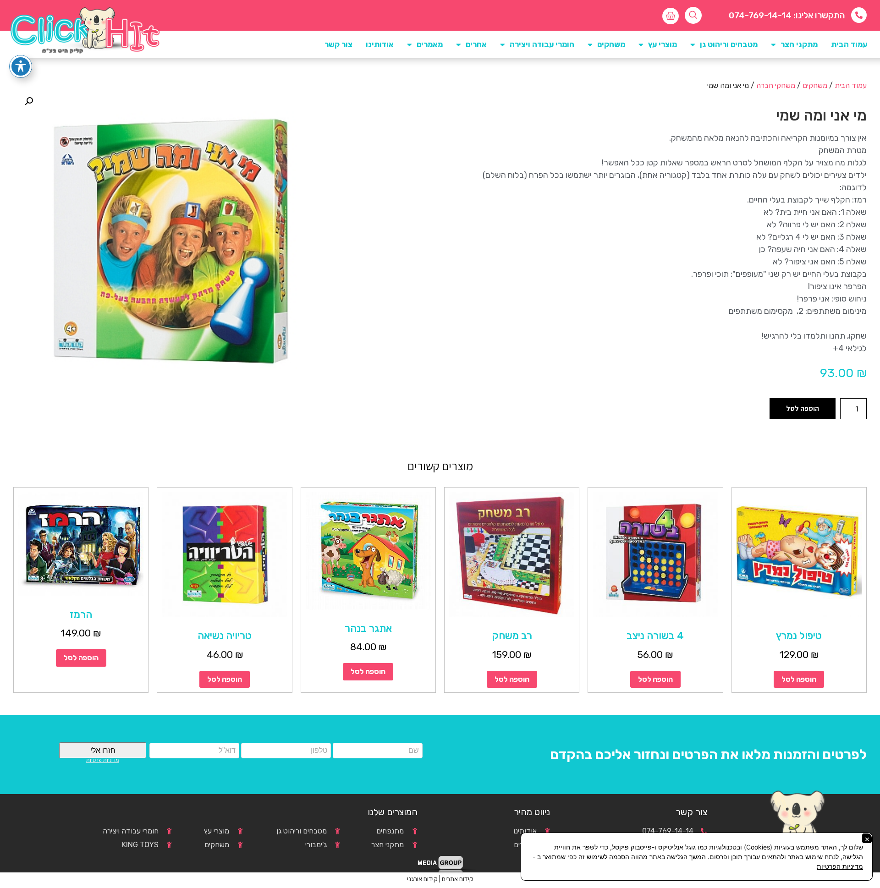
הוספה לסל (802, 408)
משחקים (815, 85)
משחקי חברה (775, 85)
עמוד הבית (849, 44)
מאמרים (430, 44)
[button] (29, 101)
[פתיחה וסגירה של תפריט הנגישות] (21, 66)
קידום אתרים (457, 879)
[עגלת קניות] (670, 16)
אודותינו (380, 44)
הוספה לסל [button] (798, 679)
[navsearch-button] (693, 15)
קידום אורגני (422, 879)
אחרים (476, 44)
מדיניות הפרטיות (840, 866)
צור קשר (338, 44)
